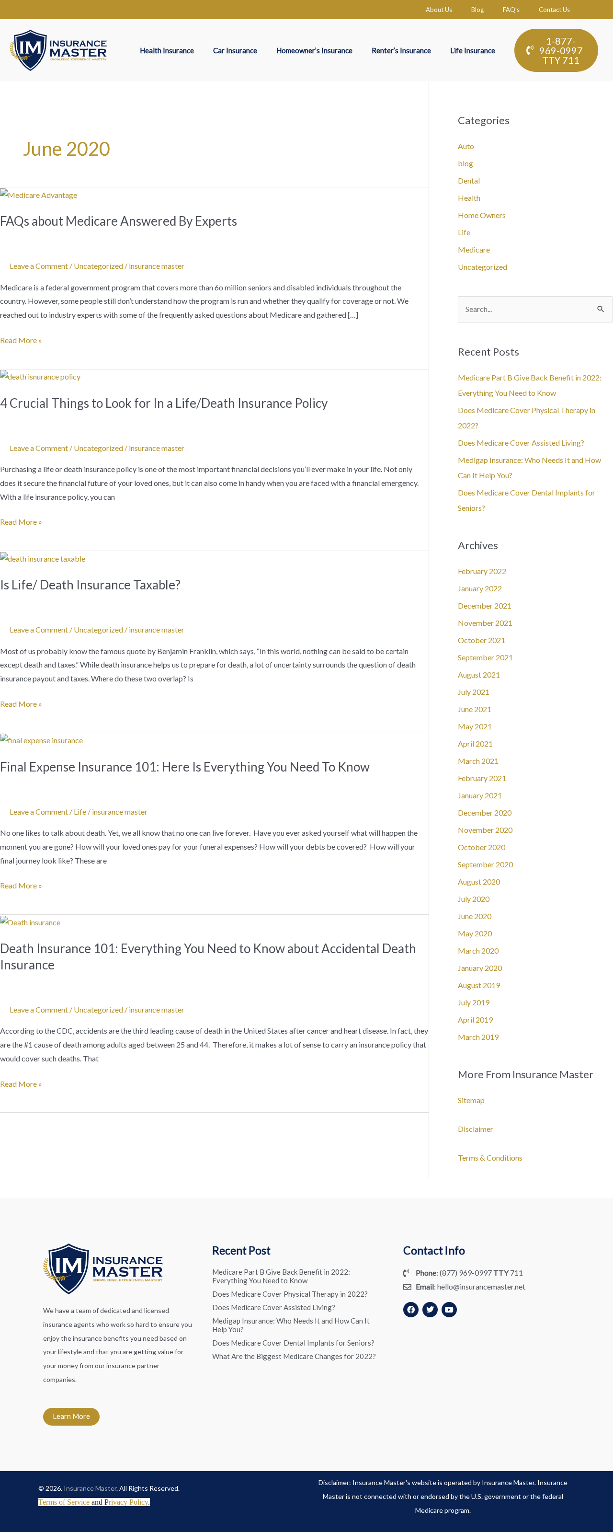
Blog (477, 9)
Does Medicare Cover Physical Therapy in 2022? (290, 1294)
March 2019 (478, 1036)
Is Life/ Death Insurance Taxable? (90, 584)
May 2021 (475, 726)
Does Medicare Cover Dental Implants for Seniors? (293, 1342)
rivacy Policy (128, 1502)
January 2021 (480, 795)
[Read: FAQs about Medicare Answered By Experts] (38, 193)
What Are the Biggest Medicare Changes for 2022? (294, 1356)
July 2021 (473, 691)
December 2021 (484, 605)
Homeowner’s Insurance (314, 50)
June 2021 (474, 709)
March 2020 (478, 950)
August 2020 (479, 881)
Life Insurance (472, 50)
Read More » (21, 339)
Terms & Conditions (490, 1157)
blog (465, 163)
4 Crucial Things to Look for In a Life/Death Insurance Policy (164, 403)
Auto (466, 145)
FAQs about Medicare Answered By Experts (118, 221)
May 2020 (475, 933)
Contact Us (554, 9)
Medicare (474, 249)
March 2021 (478, 760)
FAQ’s (511, 9)
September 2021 (485, 657)
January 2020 (480, 967)
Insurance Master (90, 1488)
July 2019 (473, 1002)
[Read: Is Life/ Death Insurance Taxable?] (42, 557)
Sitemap (471, 1100)
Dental (469, 180)
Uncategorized (98, 265)
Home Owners (482, 214)
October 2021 (481, 640)
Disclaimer (475, 1128)
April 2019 (475, 1019)
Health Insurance (167, 50)
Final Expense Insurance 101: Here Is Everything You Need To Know (185, 766)
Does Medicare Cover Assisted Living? (521, 442)
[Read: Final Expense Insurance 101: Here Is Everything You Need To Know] (41, 739)
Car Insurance (235, 50)
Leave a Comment (39, 265)
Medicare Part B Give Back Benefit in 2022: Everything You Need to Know (281, 1276)
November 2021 (485, 622)
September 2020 (485, 864)
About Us (439, 9)
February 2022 (482, 571)
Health (469, 197)
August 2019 (479, 985)
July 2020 (473, 898)
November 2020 (485, 829)
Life (80, 811)
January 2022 (480, 588)
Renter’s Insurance (401, 50)
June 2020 (474, 916)
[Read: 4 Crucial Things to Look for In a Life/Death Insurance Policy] (40, 375)
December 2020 (484, 812)
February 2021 (482, 778)
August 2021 (479, 674)
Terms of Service (64, 1502)
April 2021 (475, 743)
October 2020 (481, 847)
